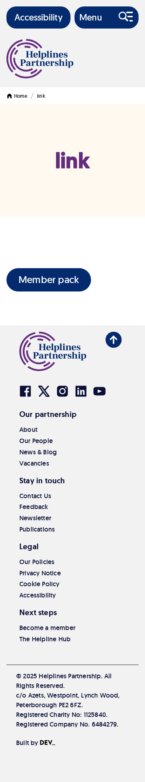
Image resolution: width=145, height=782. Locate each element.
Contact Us (35, 496)
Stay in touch (42, 481)
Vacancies (34, 463)
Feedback (33, 507)
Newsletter (35, 518)
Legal (29, 547)
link (41, 96)
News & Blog (38, 452)
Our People (36, 441)
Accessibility (37, 595)
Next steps (38, 613)
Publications (37, 529)
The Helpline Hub (44, 639)
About (28, 429)
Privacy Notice (40, 573)
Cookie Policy (39, 584)
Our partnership (48, 414)
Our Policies (36, 562)
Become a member (47, 628)
